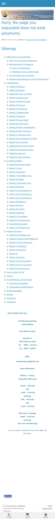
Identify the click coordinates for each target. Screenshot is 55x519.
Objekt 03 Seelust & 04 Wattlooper (23, 239)
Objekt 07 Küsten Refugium (20, 242)
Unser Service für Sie (15, 272)
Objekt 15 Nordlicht (17, 172)
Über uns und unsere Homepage (23, 61)
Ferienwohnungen (14, 231)
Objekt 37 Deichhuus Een (20, 135)
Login (50, 506)
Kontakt (9, 294)
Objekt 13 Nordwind (17, 250)
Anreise (9, 276)
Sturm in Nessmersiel (21, 68)
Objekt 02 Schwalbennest (20, 235)
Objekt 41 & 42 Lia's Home (20, 265)
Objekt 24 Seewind (17, 116)
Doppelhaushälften (14, 161)
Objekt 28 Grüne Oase (18, 124)
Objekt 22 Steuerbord (18, 109)
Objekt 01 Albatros (17, 87)
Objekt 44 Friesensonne (19, 268)
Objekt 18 (13, 254)
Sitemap (21, 506)
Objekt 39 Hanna (16, 205)
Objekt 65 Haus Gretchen (20, 157)
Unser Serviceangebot (18, 283)
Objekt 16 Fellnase (17, 105)
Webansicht (47, 508)
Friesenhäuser (12, 83)
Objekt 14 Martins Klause (19, 101)
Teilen (8, 496)
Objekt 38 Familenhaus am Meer (23, 138)
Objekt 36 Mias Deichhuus (20, 131)
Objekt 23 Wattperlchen (19, 112)
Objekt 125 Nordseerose (19, 228)
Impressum (11, 302)
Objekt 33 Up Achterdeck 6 (20, 198)
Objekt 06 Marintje (17, 90)
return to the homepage (37, 40)
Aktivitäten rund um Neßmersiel (25, 72)
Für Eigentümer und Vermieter (19, 280)
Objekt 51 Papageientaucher (21, 150)
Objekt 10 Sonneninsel (18, 98)
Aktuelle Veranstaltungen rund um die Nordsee (29, 79)
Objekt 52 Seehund (17, 153)
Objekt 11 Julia (15, 168)
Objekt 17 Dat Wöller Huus (20, 176)
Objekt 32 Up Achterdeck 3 (20, 194)
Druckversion (11, 506)
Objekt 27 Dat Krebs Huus (20, 183)
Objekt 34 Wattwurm (17, 202)
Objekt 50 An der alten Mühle (21, 146)
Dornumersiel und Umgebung (21, 75)
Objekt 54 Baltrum (16, 213)
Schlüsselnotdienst (14, 291)
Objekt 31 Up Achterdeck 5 (20, 190)
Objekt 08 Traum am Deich (20, 94)
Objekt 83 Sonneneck (18, 224)
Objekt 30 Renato (16, 187)
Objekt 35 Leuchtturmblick (20, 261)
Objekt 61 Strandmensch (19, 220)
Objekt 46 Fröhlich (17, 209)
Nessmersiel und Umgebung (21, 64)
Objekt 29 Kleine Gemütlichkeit (22, 127)
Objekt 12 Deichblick (17, 246)
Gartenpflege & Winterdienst (21, 287)
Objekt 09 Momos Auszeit (20, 164)
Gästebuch (11, 298)
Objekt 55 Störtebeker (18, 216)
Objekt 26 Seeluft (16, 179)
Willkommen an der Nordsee (18, 57)
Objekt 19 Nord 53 (17, 257)
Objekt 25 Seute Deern (19, 120)
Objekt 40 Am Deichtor (18, 142)
